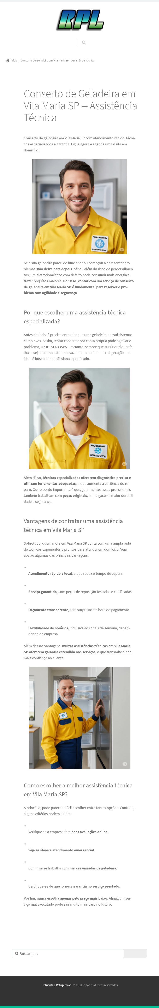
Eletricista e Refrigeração (56, 985)
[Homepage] (79, 20)
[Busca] (80, 38)
